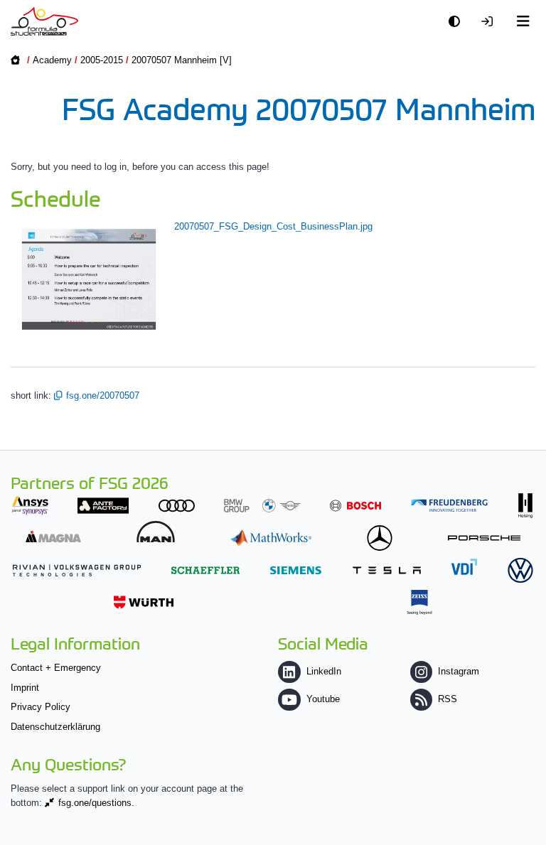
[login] (490, 22)
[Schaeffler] (205, 570)
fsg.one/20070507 (102, 395)
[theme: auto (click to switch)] (458, 22)
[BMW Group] (262, 505)
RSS (447, 699)
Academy (52, 60)
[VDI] (464, 566)
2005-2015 (101, 60)
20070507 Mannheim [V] (182, 60)
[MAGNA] (53, 536)
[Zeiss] (419, 602)
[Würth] (143, 602)
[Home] (44, 21)
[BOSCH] (355, 505)
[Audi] (177, 505)
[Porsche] (484, 537)
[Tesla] (387, 570)
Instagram (458, 671)
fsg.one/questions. (96, 802)
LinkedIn (323, 671)
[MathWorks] (270, 537)
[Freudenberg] (449, 505)
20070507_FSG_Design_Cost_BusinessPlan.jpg (273, 226)
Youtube (322, 699)
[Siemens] (295, 570)
